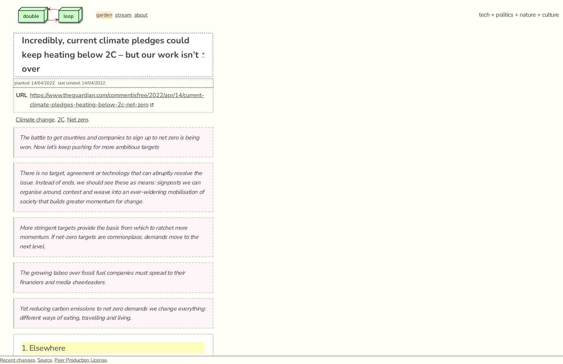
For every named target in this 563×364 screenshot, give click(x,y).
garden (104, 15)
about (141, 15)
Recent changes (17, 360)
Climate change (35, 120)
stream (123, 15)
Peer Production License (80, 360)
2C (61, 120)
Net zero (77, 120)
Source (44, 360)
